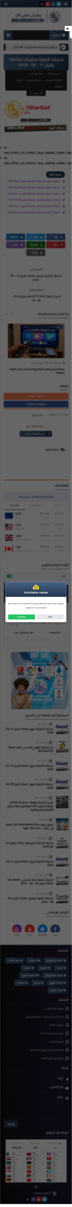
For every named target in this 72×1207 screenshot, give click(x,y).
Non (50, 617)
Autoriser (21, 617)
